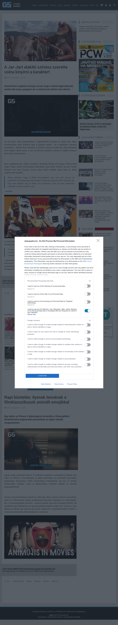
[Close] (99, 241)
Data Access (59, 384)
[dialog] (59, 312)
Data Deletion (46, 384)
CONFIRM (42, 376)
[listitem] (59, 281)
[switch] (88, 286)
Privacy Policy (72, 384)
